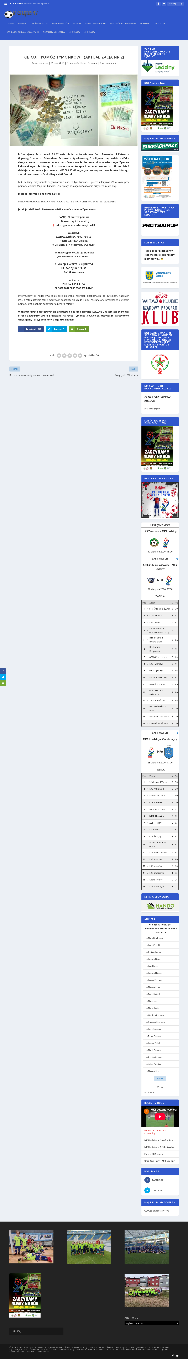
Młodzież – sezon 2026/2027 (123, 23)
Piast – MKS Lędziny (154, 1154)
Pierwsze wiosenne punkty (36, 3)
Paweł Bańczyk (154, 994)
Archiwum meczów (60, 23)
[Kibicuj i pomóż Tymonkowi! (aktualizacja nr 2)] (73, 110)
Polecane (93, 63)
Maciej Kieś (152, 1001)
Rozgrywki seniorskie (95, 23)
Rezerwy (77, 23)
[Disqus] (73, 421)
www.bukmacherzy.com (156, 1210)
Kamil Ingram (153, 966)
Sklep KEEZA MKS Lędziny (54, 32)
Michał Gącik (153, 1008)
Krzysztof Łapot (154, 959)
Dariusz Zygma (154, 952)
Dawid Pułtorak (154, 1036)
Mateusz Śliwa (154, 987)
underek (43, 63)
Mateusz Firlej (154, 1071)
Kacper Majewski (155, 980)
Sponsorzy (74, 32)
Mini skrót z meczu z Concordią (155, 1132)
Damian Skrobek (155, 1057)
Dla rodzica (159, 23)
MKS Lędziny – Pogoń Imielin (158, 1140)
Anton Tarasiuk (154, 1064)
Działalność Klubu (76, 63)
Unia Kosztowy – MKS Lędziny (159, 1161)
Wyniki (160, 1087)
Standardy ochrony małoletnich (23, 32)
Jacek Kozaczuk (154, 1029)
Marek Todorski (154, 1050)
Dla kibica (144, 23)
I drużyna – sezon (39, 23)
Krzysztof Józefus (155, 973)
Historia (22, 23)
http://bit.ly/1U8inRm (75, 240)
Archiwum (149, 1092)
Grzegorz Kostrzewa (156, 1022)
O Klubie (10, 23)
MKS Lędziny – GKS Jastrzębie (159, 1147)
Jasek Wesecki (154, 945)
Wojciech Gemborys (156, 1015)
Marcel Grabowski (155, 938)
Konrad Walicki (154, 1043)
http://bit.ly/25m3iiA (83, 244)
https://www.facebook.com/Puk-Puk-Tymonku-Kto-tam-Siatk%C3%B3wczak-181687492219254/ (67, 201)
